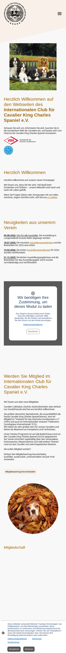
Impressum (37, 639)
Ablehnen (29, 649)
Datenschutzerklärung (33, 324)
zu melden (52, 197)
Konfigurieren (14, 642)
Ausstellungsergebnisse (41, 242)
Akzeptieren (33, 331)
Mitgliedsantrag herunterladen (20, 471)
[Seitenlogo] (15, 13)
